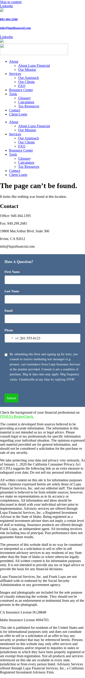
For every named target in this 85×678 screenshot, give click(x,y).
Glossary (24, 98)
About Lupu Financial (34, 65)
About (13, 61)
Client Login (18, 114)
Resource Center (21, 90)
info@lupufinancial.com (15, 28)
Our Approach (28, 78)
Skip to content (11, 2)
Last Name (13, 291)
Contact (14, 110)
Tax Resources (28, 106)
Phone (10, 330)
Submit (11, 398)
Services (15, 74)
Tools (13, 94)
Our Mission (27, 69)
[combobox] (12, 338)
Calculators (26, 102)
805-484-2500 (9, 19)
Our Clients (26, 82)
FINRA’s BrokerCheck (16, 416)
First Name (13, 271)
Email (9, 310)
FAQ (21, 86)
